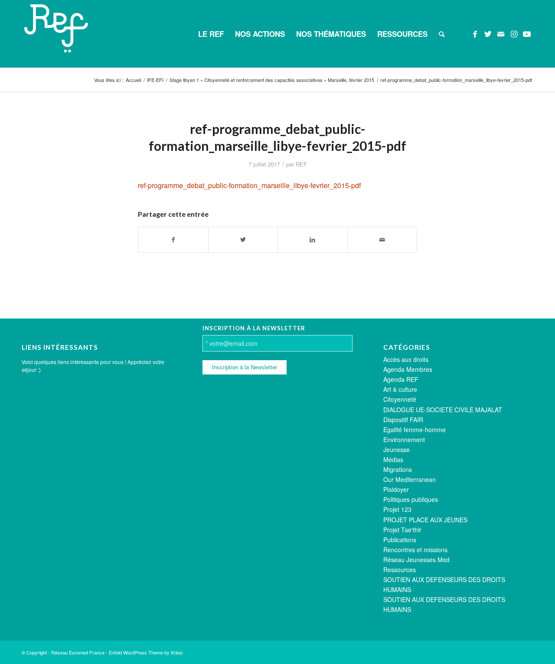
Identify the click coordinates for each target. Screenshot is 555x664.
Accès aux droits (405, 359)
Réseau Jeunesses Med (416, 559)
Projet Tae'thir (402, 529)
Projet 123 (397, 509)
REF (301, 164)
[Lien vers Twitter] (487, 33)
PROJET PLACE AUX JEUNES (425, 519)
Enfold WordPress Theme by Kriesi (146, 652)
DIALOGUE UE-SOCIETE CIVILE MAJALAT (442, 409)
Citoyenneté (399, 399)
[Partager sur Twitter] (243, 239)
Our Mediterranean (409, 479)
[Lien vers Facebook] (474, 33)
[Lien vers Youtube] (526, 33)
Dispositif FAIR (403, 419)
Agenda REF (400, 379)
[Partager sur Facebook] (173, 239)
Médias (393, 459)
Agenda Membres (407, 369)
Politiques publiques (410, 499)
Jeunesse (396, 449)
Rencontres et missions (415, 549)
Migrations (397, 469)
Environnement (404, 439)
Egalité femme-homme (414, 429)
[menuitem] (211, 34)
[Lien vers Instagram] (513, 33)
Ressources (399, 569)
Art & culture (400, 389)
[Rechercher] (441, 34)
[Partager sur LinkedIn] (312, 239)
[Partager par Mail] (382, 239)
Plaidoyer (396, 489)
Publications (399, 539)
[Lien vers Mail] (500, 33)
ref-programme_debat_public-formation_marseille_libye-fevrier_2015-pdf (249, 185)
